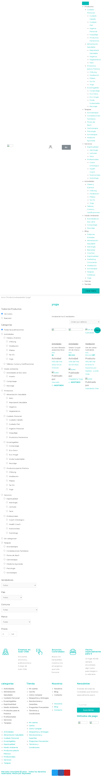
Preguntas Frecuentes (39, 707)
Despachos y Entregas (39, 698)
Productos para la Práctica (18, 468)
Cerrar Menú (90, 291)
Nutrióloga (13, 533)
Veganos (12, 407)
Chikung (12, 342)
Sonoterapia (12, 573)
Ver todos (8, 314)
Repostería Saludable (18, 402)
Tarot (11, 511)
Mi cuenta (33, 689)
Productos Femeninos (18, 437)
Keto (11, 398)
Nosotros (58, 689)
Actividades (9, 334)
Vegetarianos (14, 411)
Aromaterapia (12, 547)
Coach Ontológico (16, 520)
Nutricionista (14, 529)
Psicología (11, 568)
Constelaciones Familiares (17, 551)
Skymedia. (26, 773)
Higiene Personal (16, 429)
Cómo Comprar (35, 695)
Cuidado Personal (14, 416)
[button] (12, 728)
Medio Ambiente (11, 369)
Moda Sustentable (17, 459)
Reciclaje (10, 386)
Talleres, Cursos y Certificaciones (20, 364)
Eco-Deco (13, 450)
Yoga (11, 359)
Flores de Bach (13, 555)
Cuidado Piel (14, 424)
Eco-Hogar (13, 455)
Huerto (12, 376)
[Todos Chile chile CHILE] (11, 597)
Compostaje (12, 381)
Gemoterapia (12, 560)
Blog (56, 692)
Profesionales (12, 516)
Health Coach (15, 524)
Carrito (32, 692)
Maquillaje (13, 433)
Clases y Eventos (14, 338)
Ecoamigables (12, 442)
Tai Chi (11, 355)
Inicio (3, 297)
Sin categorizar (10, 538)
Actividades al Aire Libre (16, 373)
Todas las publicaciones (14, 330)
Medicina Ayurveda (15, 564)
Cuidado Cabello (16, 420)
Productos (8, 391)
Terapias (7, 543)
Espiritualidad (12, 499)
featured (7, 318)
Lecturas (12, 507)
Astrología (13, 503)
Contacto (58, 695)
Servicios (7, 495)
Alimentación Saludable (16, 394)
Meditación (13, 346)
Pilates (12, 350)
